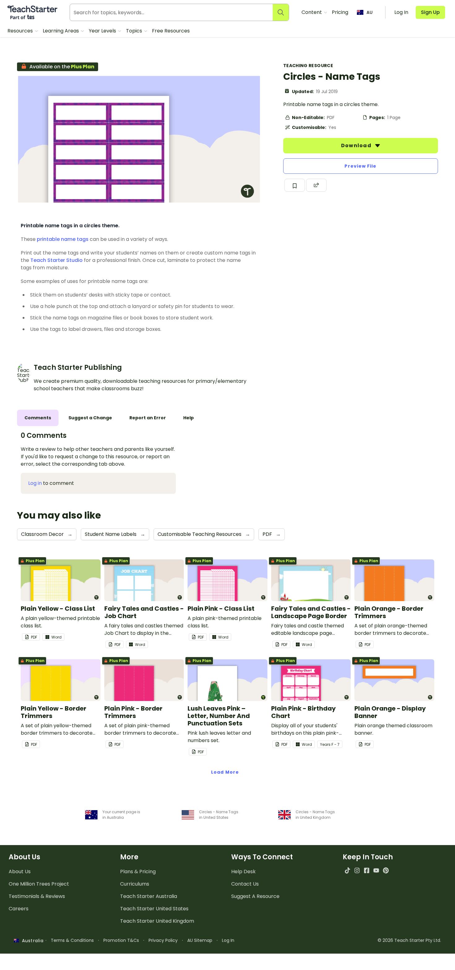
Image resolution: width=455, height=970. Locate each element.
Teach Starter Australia (148, 896)
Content (312, 12)
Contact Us (245, 883)
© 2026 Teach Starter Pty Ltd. (409, 940)
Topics (134, 30)
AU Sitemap (199, 940)
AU (369, 12)
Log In (228, 940)
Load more (225, 772)
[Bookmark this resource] (294, 185)
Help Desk (243, 871)
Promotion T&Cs (121, 940)
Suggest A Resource (255, 896)
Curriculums (134, 883)
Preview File (360, 166)
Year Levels (103, 30)
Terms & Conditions (72, 940)
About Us (20, 871)
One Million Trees (39, 883)
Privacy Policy (163, 940)
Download (357, 145)
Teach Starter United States (154, 908)
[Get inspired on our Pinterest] (386, 870)
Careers (18, 908)
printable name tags (63, 239)
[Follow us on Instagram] (357, 870)
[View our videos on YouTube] (376, 870)
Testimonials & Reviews (37, 896)
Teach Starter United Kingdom (157, 921)
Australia (31, 941)
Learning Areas (61, 30)
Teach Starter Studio (56, 260)
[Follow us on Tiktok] (347, 870)
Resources (20, 30)
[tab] (37, 418)
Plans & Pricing (138, 871)
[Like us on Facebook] (366, 870)
